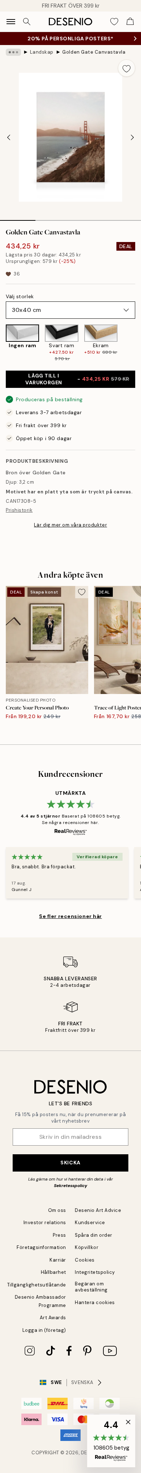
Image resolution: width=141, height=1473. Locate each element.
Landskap (42, 52)
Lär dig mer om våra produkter (70, 525)
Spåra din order (93, 1235)
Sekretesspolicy (70, 1185)
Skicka (70, 1162)
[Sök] (27, 21)
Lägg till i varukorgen (77, 379)
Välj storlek (20, 296)
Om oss (57, 1210)
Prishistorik (19, 510)
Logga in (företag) (44, 1330)
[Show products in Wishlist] (114, 21)
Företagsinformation (41, 1247)
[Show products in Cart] (130, 21)
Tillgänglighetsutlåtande (36, 1285)
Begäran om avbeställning (91, 1287)
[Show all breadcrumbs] (13, 52)
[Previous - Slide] (8, 137)
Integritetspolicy (95, 1272)
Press (59, 1235)
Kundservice (90, 1222)
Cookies (85, 1260)
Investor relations (45, 1222)
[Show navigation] (11, 21)
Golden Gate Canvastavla (93, 52)
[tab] (17, 218)
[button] (111, 1441)
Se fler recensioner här (70, 916)
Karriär (58, 1260)
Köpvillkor (86, 1247)
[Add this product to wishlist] (126, 68)
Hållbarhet (53, 1272)
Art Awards (53, 1318)
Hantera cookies (95, 1302)
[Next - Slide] (132, 137)
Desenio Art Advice (98, 1210)
